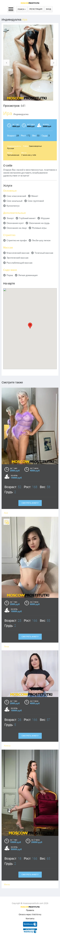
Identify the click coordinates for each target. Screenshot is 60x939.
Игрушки (45, 218)
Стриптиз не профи (17, 240)
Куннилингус (13, 205)
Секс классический (16, 196)
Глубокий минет (27, 218)
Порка (10, 275)
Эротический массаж (17, 257)
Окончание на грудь (39, 223)
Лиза (6, 646)
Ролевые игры (39, 228)
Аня (6, 513)
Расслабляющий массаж (19, 262)
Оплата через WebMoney (30, 914)
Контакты (30, 918)
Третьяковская (13, 155)
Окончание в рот (15, 223)
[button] (30, 325)
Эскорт (10, 218)
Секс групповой (36, 201)
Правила (30, 910)
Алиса (7, 745)
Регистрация (35, 9)
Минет (34, 196)
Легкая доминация (28, 275)
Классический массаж (18, 253)
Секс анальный (14, 201)
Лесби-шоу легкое (41, 240)
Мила (7, 884)
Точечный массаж (44, 253)
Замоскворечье (35, 146)
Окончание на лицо (17, 228)
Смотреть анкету (30, 503)
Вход (48, 9)
